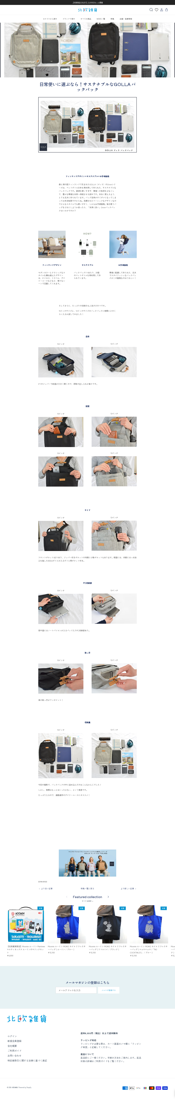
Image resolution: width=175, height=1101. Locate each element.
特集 (112, 18)
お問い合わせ (14, 1055)
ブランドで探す (69, 18)
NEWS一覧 (101, 18)
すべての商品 (86, 18)
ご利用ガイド (14, 1050)
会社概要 (12, 1046)
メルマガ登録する (109, 990)
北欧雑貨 (15, 1087)
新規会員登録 (14, 1041)
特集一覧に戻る (87, 888)
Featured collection (87, 897)
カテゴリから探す (50, 18)
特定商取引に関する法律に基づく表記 (27, 1060)
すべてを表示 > (87, 901)
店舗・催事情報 (126, 18)
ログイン (12, 1036)
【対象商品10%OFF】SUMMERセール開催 (87, 2)
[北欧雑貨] (87, 10)
